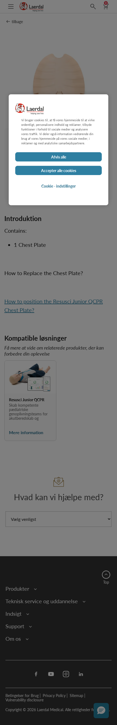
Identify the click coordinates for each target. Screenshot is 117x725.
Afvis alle (58, 157)
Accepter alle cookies (58, 170)
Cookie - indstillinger (58, 186)
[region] (58, 149)
